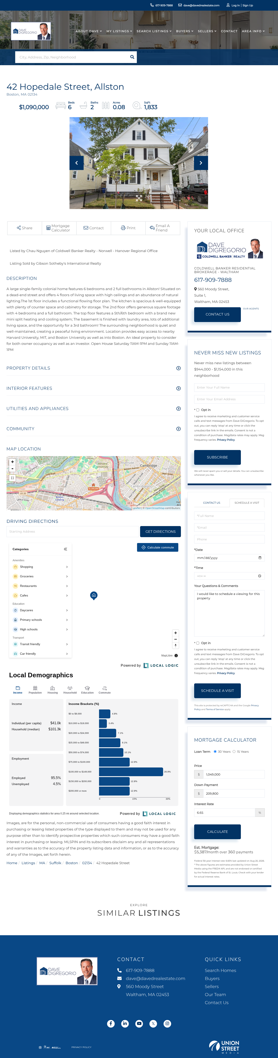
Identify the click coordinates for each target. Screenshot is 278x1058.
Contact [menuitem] (229, 31)
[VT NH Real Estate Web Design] (224, 1047)
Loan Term (202, 752)
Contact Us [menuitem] (216, 1002)
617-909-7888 (164, 5)
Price (198, 766)
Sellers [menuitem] (205, 31)
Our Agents (251, 308)
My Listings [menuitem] (117, 31)
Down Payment (206, 785)
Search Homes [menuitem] (220, 970)
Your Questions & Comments (216, 586)
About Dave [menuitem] (87, 31)
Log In (236, 5)
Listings (28, 863)
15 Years (243, 752)
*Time (198, 568)
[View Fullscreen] (12, 478)
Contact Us (218, 314)
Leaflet (137, 508)
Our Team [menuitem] (215, 994)
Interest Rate (204, 804)
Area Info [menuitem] (252, 31)
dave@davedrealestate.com (202, 5)
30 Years (224, 752)
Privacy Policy (226, 440)
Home (12, 863)
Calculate (217, 832)
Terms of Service (215, 709)
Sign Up (248, 5)
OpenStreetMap (154, 508)
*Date (198, 550)
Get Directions (161, 532)
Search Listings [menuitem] (153, 31)
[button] (132, 57)
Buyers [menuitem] (183, 31)
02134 (87, 863)
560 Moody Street (147, 990)
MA (42, 863)
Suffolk (55, 863)
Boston (72, 863)
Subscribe (217, 457)
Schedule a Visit (247, 503)
